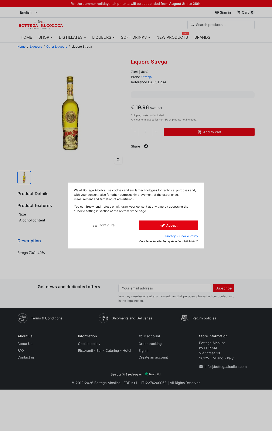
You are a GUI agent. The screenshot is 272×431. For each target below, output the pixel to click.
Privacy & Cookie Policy (181, 236)
